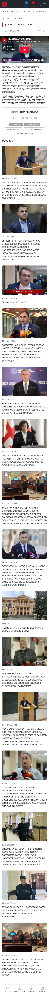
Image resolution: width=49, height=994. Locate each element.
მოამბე (18, 18)
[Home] (4, 4)
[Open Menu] (45, 4)
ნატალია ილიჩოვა (24, 134)
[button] (10, 11)
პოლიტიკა (16, 124)
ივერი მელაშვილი (33, 129)
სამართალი (32, 124)
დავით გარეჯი (13, 129)
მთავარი (6, 18)
